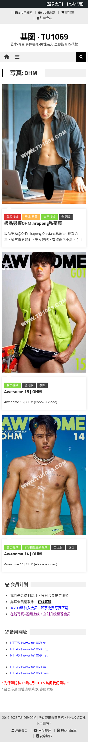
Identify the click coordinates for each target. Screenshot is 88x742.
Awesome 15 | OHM (23, 391)
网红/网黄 (30, 217)
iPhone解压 (68, 730)
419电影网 (25, 12)
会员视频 (49, 217)
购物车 (69, 12)
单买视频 (12, 217)
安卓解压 (45, 735)
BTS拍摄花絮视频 (35, 547)
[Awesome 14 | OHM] (44, 476)
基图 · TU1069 (44, 37)
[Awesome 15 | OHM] (44, 313)
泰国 (42, 385)
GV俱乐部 (48, 12)
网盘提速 (44, 730)
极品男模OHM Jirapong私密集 (33, 223)
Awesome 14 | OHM (23, 553)
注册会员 (45, 18)
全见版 (65, 217)
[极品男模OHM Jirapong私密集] (44, 145)
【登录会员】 (54, 4)
